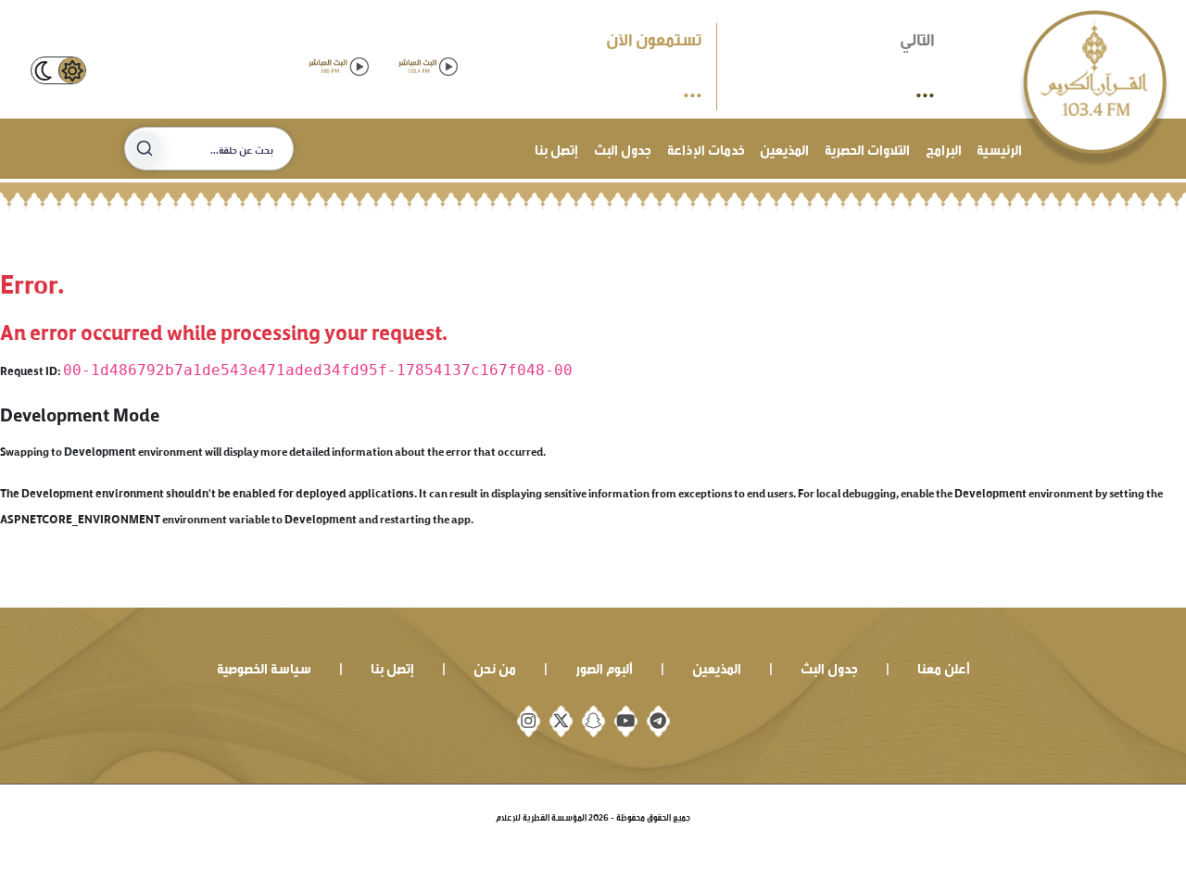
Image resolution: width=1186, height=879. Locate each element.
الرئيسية (999, 147)
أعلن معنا (943, 666)
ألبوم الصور (604, 666)
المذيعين (784, 147)
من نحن (494, 666)
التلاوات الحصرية (867, 147)
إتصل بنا (556, 147)
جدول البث (622, 147)
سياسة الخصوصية (264, 666)
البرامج (944, 147)
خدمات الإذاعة (706, 147)
